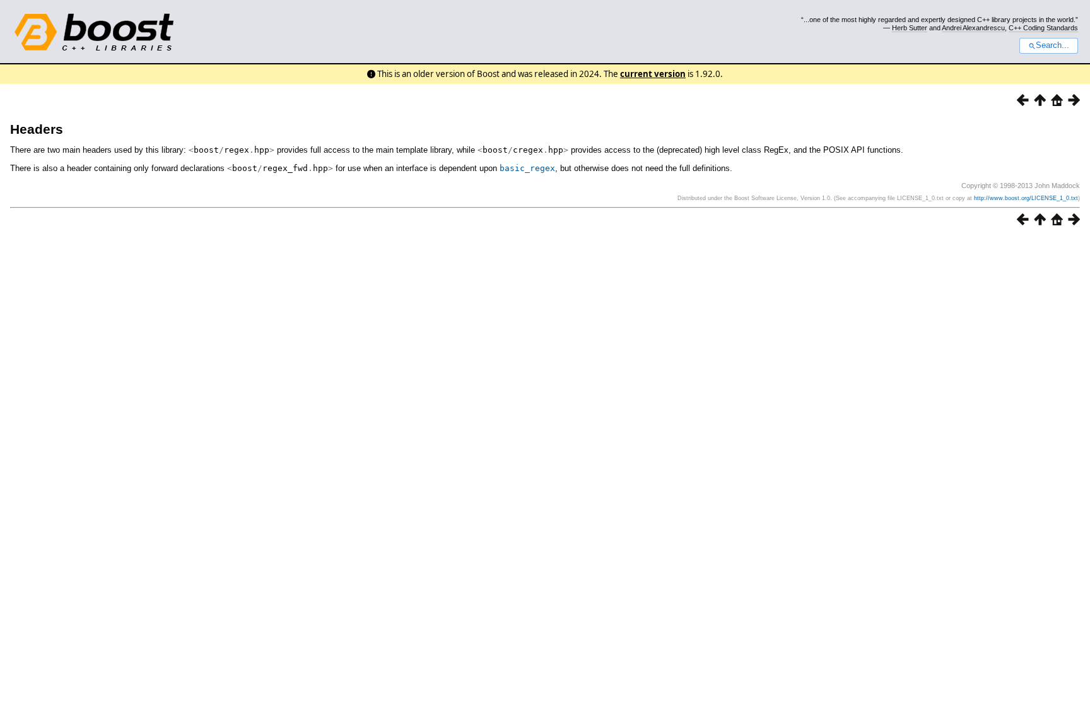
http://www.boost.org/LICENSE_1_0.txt (1026, 198)
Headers (36, 129)
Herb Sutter (909, 28)
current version (653, 74)
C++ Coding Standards (1043, 28)
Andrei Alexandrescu (973, 28)
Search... (1052, 45)
